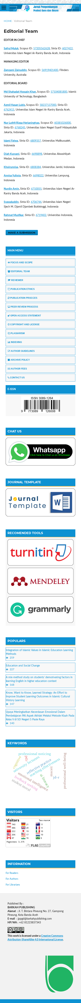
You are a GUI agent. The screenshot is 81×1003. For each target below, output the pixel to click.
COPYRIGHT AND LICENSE (25, 324)
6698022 (38, 175)
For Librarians (13, 885)
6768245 (20, 127)
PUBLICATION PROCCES (23, 298)
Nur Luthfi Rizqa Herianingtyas (21, 123)
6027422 (67, 48)
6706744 (36, 202)
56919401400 (50, 70)
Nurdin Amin (11, 189)
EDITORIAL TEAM (20, 271)
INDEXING (16, 342)
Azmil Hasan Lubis (14, 105)
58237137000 (48, 105)
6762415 (9, 109)
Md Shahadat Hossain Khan (20, 92)
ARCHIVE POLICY (20, 360)
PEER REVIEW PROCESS (24, 306)
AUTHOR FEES (19, 368)
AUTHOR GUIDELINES (23, 351)
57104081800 (59, 92)
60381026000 (62, 123)
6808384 (35, 167)
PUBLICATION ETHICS (23, 289)
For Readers (12, 873)
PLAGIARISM (18, 333)
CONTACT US (17, 377)
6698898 (37, 154)
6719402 (41, 215)
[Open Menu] (4, 7)
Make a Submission (21, 232)
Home (8, 20)
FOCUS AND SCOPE (22, 262)
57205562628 (41, 48)
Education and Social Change (23, 665)
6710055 (36, 189)
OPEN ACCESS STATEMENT (25, 315)
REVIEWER (17, 280)
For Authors (12, 879)
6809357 (35, 141)
